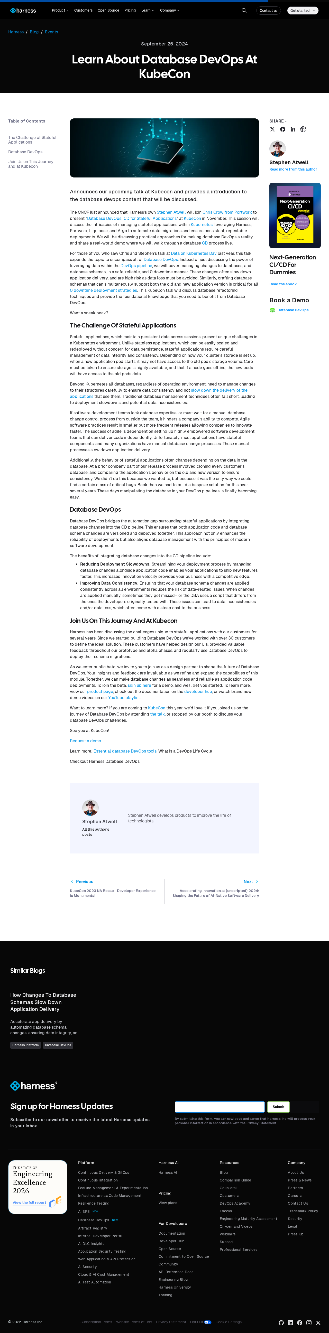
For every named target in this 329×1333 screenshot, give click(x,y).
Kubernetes (202, 224)
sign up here (139, 685)
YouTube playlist (124, 697)
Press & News (300, 1180)
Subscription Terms (96, 1322)
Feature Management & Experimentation (113, 1188)
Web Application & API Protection (107, 1259)
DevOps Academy (235, 1203)
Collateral (228, 1188)
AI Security (87, 1267)
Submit (278, 1107)
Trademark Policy (303, 1211)
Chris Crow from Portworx (227, 212)
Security (295, 1219)
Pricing (130, 10)
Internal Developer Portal (100, 1236)
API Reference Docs (176, 1272)
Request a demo (85, 740)
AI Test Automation (94, 1282)
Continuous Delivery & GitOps (103, 1172)
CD (205, 243)
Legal (292, 1226)
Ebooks (226, 1211)
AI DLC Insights (91, 1243)
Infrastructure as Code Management (110, 1195)
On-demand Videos (236, 1226)
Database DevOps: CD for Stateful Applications (132, 218)
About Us (296, 1172)
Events (51, 32)
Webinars (227, 1234)
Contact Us (298, 1203)
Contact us (269, 10)
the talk (157, 714)
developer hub (198, 691)
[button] (60, 10)
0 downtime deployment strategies (103, 290)
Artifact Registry (92, 1228)
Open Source (108, 10)
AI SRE (84, 1211)
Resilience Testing (93, 1203)
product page (100, 691)
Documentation (172, 1233)
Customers (83, 10)
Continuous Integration (98, 1180)
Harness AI (168, 1172)
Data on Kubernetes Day (194, 253)
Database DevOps (161, 259)
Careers (294, 1195)
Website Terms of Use (134, 1322)
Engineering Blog (173, 1279)
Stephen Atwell (171, 212)
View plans (168, 1203)
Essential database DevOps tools (125, 751)
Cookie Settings (229, 1322)
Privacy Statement (171, 1322)
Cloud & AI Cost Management (104, 1274)
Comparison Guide (235, 1180)
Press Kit (295, 1234)
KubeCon (192, 218)
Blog (224, 1172)
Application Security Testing (102, 1251)
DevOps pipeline (136, 265)
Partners (295, 1188)
